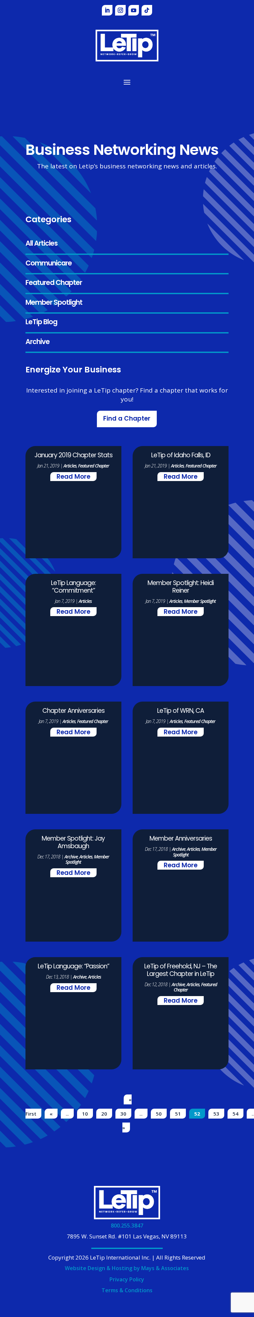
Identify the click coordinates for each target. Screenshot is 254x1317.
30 (123, 1113)
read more (73, 477)
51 (178, 1113)
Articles (70, 466)
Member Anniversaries (180, 839)
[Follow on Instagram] (120, 10)
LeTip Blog (41, 322)
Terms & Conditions (127, 1290)
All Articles (41, 243)
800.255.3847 (127, 1225)
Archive (37, 342)
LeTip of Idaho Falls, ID (180, 456)
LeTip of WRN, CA (180, 711)
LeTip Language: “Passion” (73, 967)
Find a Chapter (126, 419)
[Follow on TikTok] (147, 10)
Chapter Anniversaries (73, 711)
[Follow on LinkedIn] (107, 10)
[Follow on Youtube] (133, 10)
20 (104, 1113)
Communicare (48, 263)
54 (235, 1113)
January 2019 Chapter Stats (73, 456)
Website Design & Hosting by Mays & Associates (127, 1268)
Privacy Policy (126, 1279)
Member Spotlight (53, 302)
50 (159, 1113)
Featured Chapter (53, 283)
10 (85, 1113)
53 (216, 1113)
